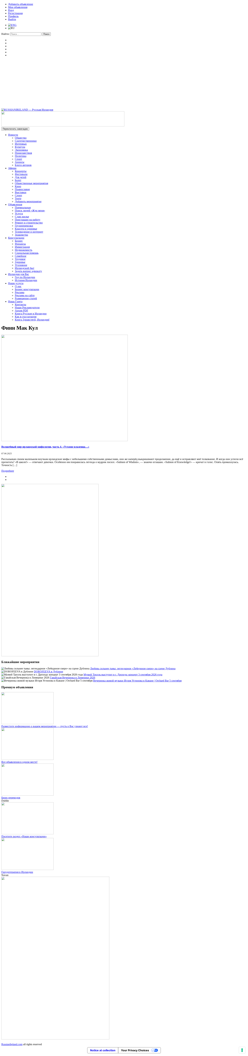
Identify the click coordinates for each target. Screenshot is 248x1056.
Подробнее (7, 470)
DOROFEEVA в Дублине (48, 671)
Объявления (15, 204)
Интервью (21, 143)
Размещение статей (26, 298)
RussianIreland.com (11, 1044)
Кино (18, 186)
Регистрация (15, 13)
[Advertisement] (124, 83)
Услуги (19, 213)
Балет (18, 180)
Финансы (20, 243)
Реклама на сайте (25, 295)
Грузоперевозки (24, 225)
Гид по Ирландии (25, 277)
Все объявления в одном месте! (19, 762)
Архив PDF (21, 310)
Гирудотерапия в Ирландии (17, 872)
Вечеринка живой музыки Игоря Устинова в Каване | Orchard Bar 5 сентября (137, 680)
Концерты (20, 171)
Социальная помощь (26, 253)
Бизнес (19, 240)
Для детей (20, 177)
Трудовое (20, 259)
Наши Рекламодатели (27, 307)
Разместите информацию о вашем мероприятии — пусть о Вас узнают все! (44, 726)
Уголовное (21, 265)
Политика (20, 156)
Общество (20, 137)
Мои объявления (17, 7)
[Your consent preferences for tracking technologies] (242, 1050)
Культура (20, 146)
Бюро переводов (10, 797)
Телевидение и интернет (29, 231)
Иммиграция (22, 246)
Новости (13, 134)
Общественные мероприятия (31, 183)
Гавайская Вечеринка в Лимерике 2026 (72, 677)
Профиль (13, 16)
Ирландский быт (24, 268)
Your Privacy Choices (135, 1050)
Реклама (19, 292)
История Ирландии (26, 280)
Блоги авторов (23, 165)
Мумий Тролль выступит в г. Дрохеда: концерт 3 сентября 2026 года (123, 674)
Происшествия (23, 153)
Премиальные (23, 207)
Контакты (20, 304)
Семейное (20, 256)
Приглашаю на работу (27, 219)
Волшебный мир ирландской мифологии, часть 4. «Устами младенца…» (45, 446)
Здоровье (20, 262)
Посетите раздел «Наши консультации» (24, 836)
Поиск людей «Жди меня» (30, 210)
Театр (18, 198)
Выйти (12, 19)
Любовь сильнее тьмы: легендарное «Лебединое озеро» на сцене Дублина (132, 668)
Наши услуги (15, 283)
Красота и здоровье (26, 228)
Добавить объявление (20, 4)
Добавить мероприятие (28, 201)
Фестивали (21, 174)
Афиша (12, 168)
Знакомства (21, 234)
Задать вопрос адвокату (28, 271)
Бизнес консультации (27, 289)
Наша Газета (15, 301)
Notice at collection (102, 1050)
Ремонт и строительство (29, 222)
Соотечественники (26, 140)
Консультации (16, 237)
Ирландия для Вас (18, 274)
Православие (22, 189)
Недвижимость (23, 250)
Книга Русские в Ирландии (31, 313)
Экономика (21, 149)
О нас (18, 286)
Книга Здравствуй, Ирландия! (32, 319)
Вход (11, 10)
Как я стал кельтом (25, 316)
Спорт (18, 159)
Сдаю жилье (22, 216)
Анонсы (19, 162)
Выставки (20, 192)
